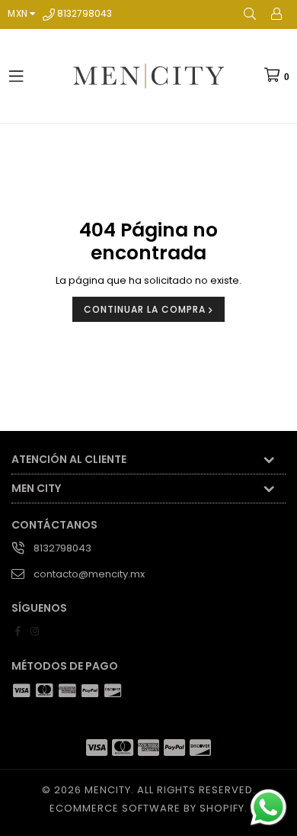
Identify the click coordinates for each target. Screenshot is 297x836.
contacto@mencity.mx (89, 574)
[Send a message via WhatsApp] (268, 807)
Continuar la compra (146, 309)
